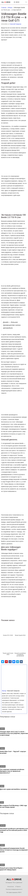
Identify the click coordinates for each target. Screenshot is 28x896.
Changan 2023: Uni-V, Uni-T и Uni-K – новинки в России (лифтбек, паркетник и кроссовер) (14, 733)
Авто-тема (3, 766)
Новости (2, 728)
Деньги (2, 786)
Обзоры (10, 7)
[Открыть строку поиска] (26, 2)
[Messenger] (13, 661)
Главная (3, 7)
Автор (4, 691)
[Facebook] (10, 661)
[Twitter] (2, 661)
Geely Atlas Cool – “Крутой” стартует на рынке (13, 752)
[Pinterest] (6, 661)
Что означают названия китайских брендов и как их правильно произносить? (12, 771)
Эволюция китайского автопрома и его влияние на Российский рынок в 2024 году (14, 830)
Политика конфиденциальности (14, 889)
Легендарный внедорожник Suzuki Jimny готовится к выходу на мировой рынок (14, 849)
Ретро (2, 802)
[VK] (21, 661)
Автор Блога (10, 886)
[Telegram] (17, 661)
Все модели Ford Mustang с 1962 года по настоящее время (13, 806)
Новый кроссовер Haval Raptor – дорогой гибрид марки (11, 868)
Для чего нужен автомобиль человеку (13, 789)
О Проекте (18, 886)
